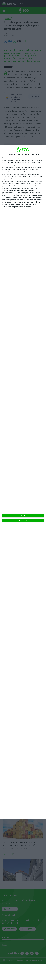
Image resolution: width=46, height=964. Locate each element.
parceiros (21, 158)
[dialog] (23, 482)
